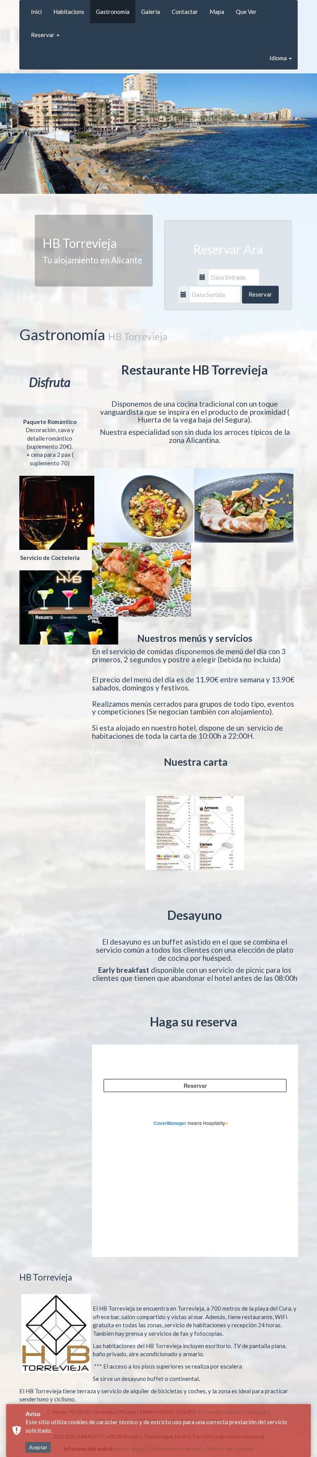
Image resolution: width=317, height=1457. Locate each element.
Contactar (185, 11)
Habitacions (68, 11)
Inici (36, 11)
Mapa (217, 11)
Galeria (150, 11)
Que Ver (246, 11)
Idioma (278, 57)
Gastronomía (113, 11)
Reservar (43, 34)
